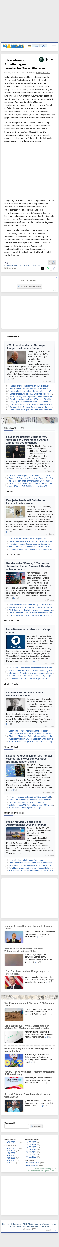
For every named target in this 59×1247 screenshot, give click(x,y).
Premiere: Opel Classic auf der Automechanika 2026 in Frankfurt (26, 823)
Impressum (44, 1223)
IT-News (8, 491)
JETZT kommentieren (31, 286)
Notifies (53, 1170)
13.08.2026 (31, 1149)
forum (54, 290)
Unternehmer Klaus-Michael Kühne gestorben (28, 730)
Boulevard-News (14, 428)
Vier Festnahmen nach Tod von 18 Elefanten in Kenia (29, 1004)
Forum (12, 1226)
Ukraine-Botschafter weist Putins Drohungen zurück (28, 927)
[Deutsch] (29, 46)
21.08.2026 (10, 1153)
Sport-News (11, 684)
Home (53, 1223)
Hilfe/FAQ (35, 1226)
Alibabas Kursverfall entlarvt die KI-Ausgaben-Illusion (31, 549)
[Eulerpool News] (11, 265)
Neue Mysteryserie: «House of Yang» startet (28, 631)
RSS (47, 1226)
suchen (37, 1126)
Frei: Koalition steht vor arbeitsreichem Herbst (29, 388)
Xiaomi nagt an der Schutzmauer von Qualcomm (29, 543)
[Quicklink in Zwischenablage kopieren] (50, 263)
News (19, 1226)
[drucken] (53, 263)
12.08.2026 (31, 1151)
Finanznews (11, 747)
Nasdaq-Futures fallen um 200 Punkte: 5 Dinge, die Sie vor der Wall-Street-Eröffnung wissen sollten (29, 758)
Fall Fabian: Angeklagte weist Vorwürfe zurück (29, 385)
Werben (26, 1226)
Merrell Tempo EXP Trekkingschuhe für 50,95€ (28, 486)
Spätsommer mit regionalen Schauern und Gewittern (32, 409)
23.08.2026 (10, 1148)
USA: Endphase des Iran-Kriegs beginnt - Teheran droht (26, 972)
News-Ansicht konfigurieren (45, 1168)
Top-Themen (11, 336)
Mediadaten (33, 1223)
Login (36, 46)
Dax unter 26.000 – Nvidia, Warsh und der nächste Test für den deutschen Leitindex (26, 1027)
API (42, 1226)
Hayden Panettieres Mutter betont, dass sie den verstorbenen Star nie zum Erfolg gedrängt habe (27, 439)
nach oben (49, 1229)
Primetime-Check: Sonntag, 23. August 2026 (28, 678)
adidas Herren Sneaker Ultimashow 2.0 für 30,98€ (30, 480)
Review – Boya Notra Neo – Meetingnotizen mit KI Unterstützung (29, 1073)
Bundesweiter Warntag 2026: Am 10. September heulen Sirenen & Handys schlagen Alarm (28, 566)
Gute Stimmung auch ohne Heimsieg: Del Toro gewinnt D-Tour (29, 1049)
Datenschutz (16, 1223)
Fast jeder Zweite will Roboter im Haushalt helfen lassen (25, 501)
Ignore (46, 1170)
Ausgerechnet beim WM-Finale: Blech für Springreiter (31, 738)
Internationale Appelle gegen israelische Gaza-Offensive (24, 64)
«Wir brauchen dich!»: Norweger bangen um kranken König (26, 346)
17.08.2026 (10, 1162)
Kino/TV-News (12, 620)
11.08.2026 (31, 1154)
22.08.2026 (10, 1150)
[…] (8, 379)
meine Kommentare (35, 1170)
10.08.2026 (31, 1156)
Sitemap (5, 1223)
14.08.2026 (31, 1147)
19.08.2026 (10, 1157)
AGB (25, 1223)
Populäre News (32, 1162)
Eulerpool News (43, 72)
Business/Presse (14, 813)
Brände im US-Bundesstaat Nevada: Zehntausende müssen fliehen (23, 950)
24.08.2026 (10, 1142)
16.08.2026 (31, 1142)
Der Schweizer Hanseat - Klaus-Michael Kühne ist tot (25, 694)
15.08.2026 (31, 1144)
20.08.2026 (10, 1155)
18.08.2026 (10, 1160)
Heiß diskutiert (32, 1165)
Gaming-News (12, 554)
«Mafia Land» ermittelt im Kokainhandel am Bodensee (32, 667)
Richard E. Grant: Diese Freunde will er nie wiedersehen (27, 1095)
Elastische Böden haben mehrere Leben (26, 860)
